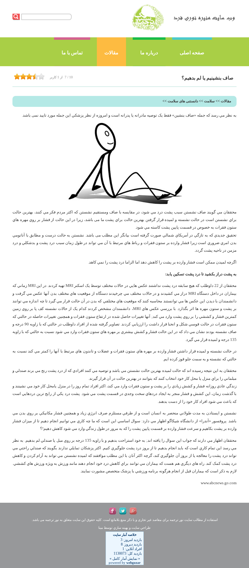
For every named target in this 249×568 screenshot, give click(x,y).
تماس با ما (72, 52)
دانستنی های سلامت (183, 101)
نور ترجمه (176, 520)
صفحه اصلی (192, 52)
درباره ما (149, 52)
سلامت (209, 101)
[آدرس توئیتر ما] (123, 511)
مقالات (111, 52)
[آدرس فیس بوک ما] (112, 511)
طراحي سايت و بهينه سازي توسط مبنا (124, 527)
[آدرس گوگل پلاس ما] (133, 511)
